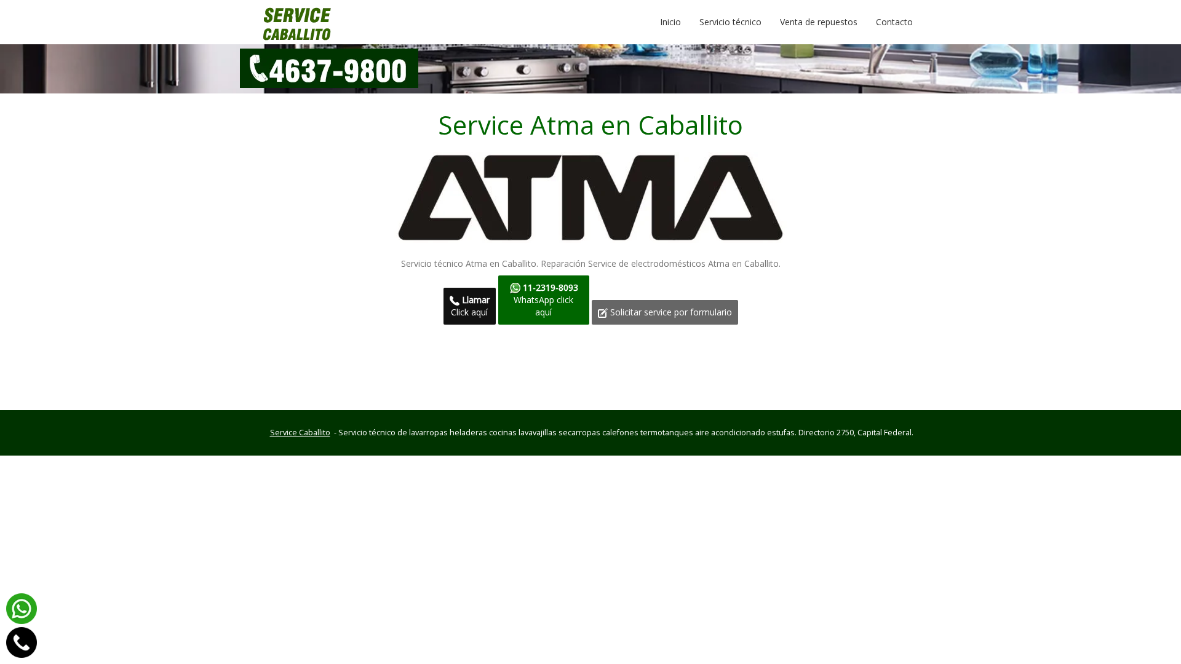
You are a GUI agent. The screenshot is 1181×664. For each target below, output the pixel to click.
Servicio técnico (730, 22)
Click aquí (470, 306)
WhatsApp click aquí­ (546, 300)
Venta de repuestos (818, 22)
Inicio (675, 21)
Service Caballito (300, 432)
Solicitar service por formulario (670, 312)
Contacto (894, 22)
